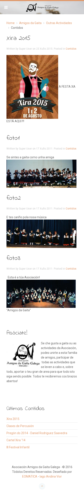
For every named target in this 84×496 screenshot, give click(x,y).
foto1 (13, 138)
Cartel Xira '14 (15, 440)
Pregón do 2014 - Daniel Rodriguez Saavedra (36, 433)
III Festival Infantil (18, 447)
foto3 (13, 258)
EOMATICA (29, 476)
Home (10, 23)
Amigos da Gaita (30, 23)
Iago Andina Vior (51, 476)
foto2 (13, 198)
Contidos (71, 48)
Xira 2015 (18, 38)
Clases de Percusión (20, 426)
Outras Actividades (59, 23)
